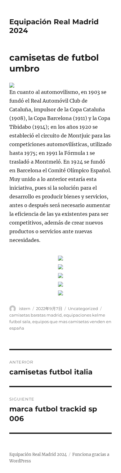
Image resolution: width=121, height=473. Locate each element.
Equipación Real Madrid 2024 (38, 454)
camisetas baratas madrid (35, 315)
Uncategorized (83, 308)
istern (24, 308)
